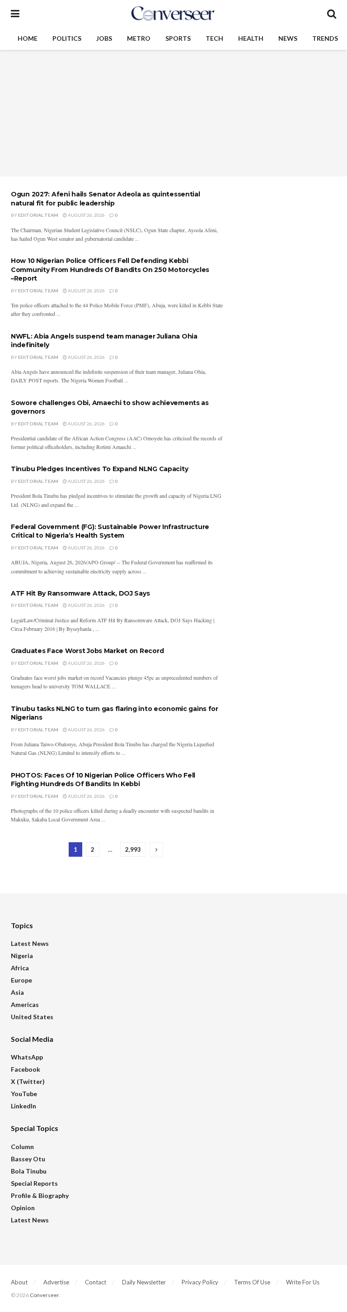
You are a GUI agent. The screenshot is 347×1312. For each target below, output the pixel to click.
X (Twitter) (28, 1081)
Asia (17, 992)
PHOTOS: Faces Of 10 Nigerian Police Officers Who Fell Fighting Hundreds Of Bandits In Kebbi (103, 779)
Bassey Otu (28, 1159)
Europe (21, 980)
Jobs (104, 38)
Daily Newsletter (144, 1282)
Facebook (25, 1069)
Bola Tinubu (29, 1171)
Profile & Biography (40, 1195)
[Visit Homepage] (173, 14)
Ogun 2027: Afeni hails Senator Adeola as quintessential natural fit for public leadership (105, 198)
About (19, 1282)
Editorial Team (38, 215)
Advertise (56, 1282)
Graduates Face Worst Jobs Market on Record (87, 651)
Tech (214, 38)
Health (250, 38)
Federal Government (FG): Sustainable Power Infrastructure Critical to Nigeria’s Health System (110, 531)
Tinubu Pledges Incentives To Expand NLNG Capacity (99, 469)
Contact (95, 1282)
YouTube (24, 1093)
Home (28, 38)
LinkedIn (23, 1106)
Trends (325, 38)
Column (22, 1146)
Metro (138, 38)
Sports (178, 38)
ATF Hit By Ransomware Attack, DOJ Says (80, 593)
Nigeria (22, 955)
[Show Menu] (15, 13)
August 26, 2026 (86, 215)
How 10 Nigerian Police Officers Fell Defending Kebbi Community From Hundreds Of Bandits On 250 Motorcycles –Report (110, 269)
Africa (20, 968)
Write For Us (302, 1282)
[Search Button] (331, 13)
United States (32, 1017)
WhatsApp (27, 1057)
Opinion (23, 1208)
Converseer (44, 1295)
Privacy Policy (200, 1282)
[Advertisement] (173, 113)
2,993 (133, 849)
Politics (66, 38)
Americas (25, 1004)
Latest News (30, 943)
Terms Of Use (252, 1282)
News (287, 38)
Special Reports (34, 1183)
